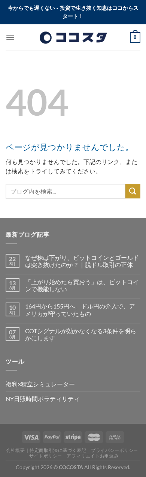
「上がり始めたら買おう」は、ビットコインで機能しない (82, 285)
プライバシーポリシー (114, 450)
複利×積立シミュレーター (40, 384)
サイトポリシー (45, 456)
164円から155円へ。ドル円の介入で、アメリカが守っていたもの (80, 310)
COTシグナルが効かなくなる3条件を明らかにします (80, 334)
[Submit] (132, 191)
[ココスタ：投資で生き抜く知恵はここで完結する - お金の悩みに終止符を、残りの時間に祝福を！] (73, 37)
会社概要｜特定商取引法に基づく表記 (46, 450)
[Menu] (10, 37)
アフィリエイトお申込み (93, 456)
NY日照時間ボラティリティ (43, 398)
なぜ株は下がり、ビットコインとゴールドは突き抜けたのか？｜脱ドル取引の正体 (82, 261)
